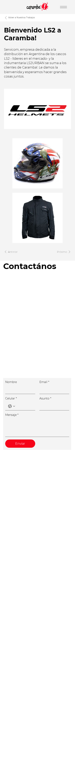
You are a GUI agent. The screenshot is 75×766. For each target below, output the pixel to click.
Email (44, 382)
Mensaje (11, 415)
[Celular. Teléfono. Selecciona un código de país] (12, 406)
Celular (11, 398)
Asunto (45, 398)
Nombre (11, 382)
